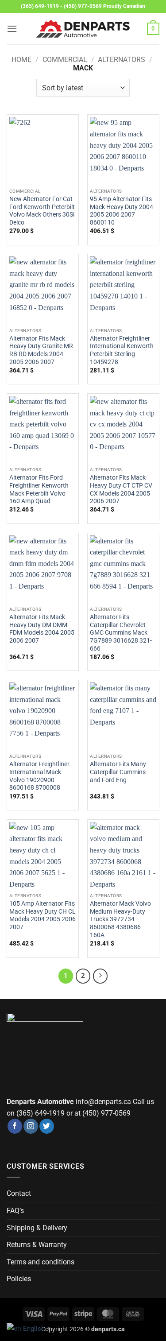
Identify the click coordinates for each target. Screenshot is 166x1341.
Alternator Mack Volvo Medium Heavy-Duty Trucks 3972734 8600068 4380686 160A (120, 919)
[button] (12, 28)
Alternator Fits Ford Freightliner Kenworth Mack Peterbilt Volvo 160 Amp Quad (39, 489)
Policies (19, 1279)
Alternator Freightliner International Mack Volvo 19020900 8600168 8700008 (39, 775)
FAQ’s (15, 1210)
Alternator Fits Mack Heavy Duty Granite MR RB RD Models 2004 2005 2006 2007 (41, 350)
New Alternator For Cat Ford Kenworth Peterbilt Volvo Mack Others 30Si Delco (42, 210)
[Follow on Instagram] (30, 1126)
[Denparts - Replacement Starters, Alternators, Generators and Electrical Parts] (83, 29)
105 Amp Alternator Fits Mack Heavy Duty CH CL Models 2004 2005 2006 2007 (42, 915)
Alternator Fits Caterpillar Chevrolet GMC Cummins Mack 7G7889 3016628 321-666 (121, 632)
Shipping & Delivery (37, 1228)
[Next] (100, 976)
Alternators (121, 59)
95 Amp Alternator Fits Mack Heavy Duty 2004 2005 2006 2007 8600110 (121, 210)
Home (21, 59)
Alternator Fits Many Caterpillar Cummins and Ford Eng (118, 771)
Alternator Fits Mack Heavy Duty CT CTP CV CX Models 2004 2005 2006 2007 (121, 489)
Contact (19, 1193)
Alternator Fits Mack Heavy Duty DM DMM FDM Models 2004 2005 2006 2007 (41, 628)
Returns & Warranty (37, 1244)
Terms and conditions (40, 1262)
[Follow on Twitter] (46, 1126)
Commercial (64, 59)
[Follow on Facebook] (15, 1126)
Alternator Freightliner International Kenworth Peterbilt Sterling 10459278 (122, 350)
